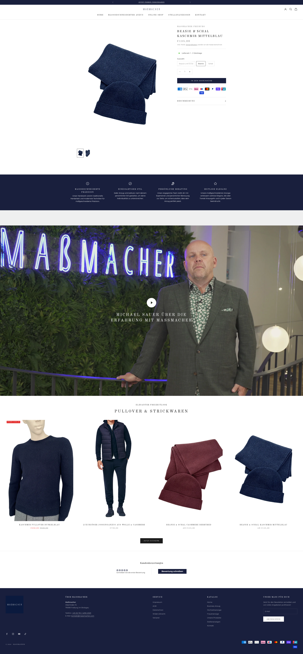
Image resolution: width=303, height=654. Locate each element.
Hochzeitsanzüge (214, 610)
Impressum (157, 602)
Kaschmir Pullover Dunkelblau (39, 525)
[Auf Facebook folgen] (7, 634)
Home (100, 15)
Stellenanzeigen (179, 15)
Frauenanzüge (213, 614)
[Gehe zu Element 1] (80, 153)
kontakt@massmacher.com (82, 616)
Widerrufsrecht (159, 614)
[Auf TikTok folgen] (25, 634)
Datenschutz (158, 610)
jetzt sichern (151, 541)
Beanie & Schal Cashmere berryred (188, 525)
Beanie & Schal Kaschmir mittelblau (263, 525)
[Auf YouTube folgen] (19, 634)
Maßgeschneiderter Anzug (125, 15)
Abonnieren (274, 619)
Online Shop (156, 15)
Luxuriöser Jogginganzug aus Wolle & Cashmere (114, 525)
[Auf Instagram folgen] (13, 634)
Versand (156, 618)
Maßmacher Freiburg (191, 26)
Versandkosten (191, 45)
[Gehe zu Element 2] (88, 153)
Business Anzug (213, 606)
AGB (154, 606)
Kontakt (200, 15)
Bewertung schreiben (172, 571)
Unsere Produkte (214, 618)
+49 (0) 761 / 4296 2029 (81, 613)
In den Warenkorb (201, 81)
